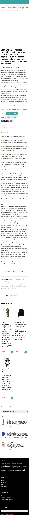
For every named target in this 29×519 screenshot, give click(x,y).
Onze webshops (4, 486)
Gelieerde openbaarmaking (7, 499)
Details (20, 109)
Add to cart (12, 113)
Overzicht (3, 488)
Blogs (2, 484)
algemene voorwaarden (6, 497)
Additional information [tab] (7, 127)
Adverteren (3, 490)
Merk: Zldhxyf (14, 295)
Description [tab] (4, 125)
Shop (7, 6)
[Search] (27, 2)
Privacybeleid (4, 495)
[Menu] (1, 2)
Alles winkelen (4, 482)
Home (2, 6)
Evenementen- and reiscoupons (18, 6)
